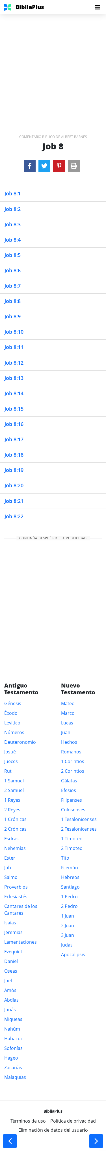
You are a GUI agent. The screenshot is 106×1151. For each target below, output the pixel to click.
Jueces (11, 761)
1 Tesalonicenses (79, 819)
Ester (9, 858)
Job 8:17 (14, 439)
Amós (10, 990)
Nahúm (12, 1029)
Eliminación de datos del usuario (53, 1130)
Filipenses (71, 800)
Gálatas (69, 781)
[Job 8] (30, 166)
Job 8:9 (13, 316)
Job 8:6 (13, 270)
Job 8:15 (14, 408)
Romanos (71, 752)
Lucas (67, 723)
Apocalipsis (73, 954)
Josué (10, 752)
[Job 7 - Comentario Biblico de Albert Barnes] (10, 1141)
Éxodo (11, 713)
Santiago (70, 887)
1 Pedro (69, 896)
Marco (68, 713)
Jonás (10, 1009)
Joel (8, 980)
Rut (8, 771)
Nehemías (15, 848)
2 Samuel (14, 790)
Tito (65, 858)
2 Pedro (69, 906)
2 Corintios (72, 771)
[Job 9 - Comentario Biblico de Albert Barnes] (96, 1141)
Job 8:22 (14, 516)
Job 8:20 (14, 485)
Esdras (11, 838)
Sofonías (13, 1048)
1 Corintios (72, 761)
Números (14, 732)
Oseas (10, 971)
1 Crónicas (15, 819)
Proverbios (16, 887)
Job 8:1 (13, 193)
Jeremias (13, 932)
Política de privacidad (73, 1121)
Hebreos (70, 877)
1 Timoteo (72, 838)
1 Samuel (14, 781)
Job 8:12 (14, 362)
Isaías (10, 923)
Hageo (11, 1058)
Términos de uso (28, 1121)
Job (7, 867)
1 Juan (67, 916)
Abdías (11, 1000)
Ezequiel (13, 952)
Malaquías (15, 1077)
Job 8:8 (13, 301)
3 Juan (67, 935)
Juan (65, 732)
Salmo (11, 877)
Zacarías (13, 1067)
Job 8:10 (14, 331)
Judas (67, 945)
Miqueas (13, 1019)
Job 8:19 (14, 470)
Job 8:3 (13, 224)
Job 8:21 (14, 501)
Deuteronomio (20, 742)
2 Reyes (12, 810)
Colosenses (73, 810)
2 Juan (67, 925)
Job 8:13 (14, 378)
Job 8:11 (14, 347)
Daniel (11, 961)
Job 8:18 (14, 454)
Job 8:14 (14, 393)
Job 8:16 (14, 424)
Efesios (68, 790)
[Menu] (97, 7)
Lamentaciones (20, 942)
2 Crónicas (15, 829)
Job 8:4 (13, 239)
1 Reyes (12, 800)
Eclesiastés (15, 896)
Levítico (12, 723)
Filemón (69, 867)
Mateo (68, 703)
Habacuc (13, 1038)
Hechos (69, 742)
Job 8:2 (13, 209)
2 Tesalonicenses (79, 829)
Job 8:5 (13, 255)
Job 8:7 (13, 285)
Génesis (12, 703)
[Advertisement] (53, 67)
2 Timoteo (72, 848)
